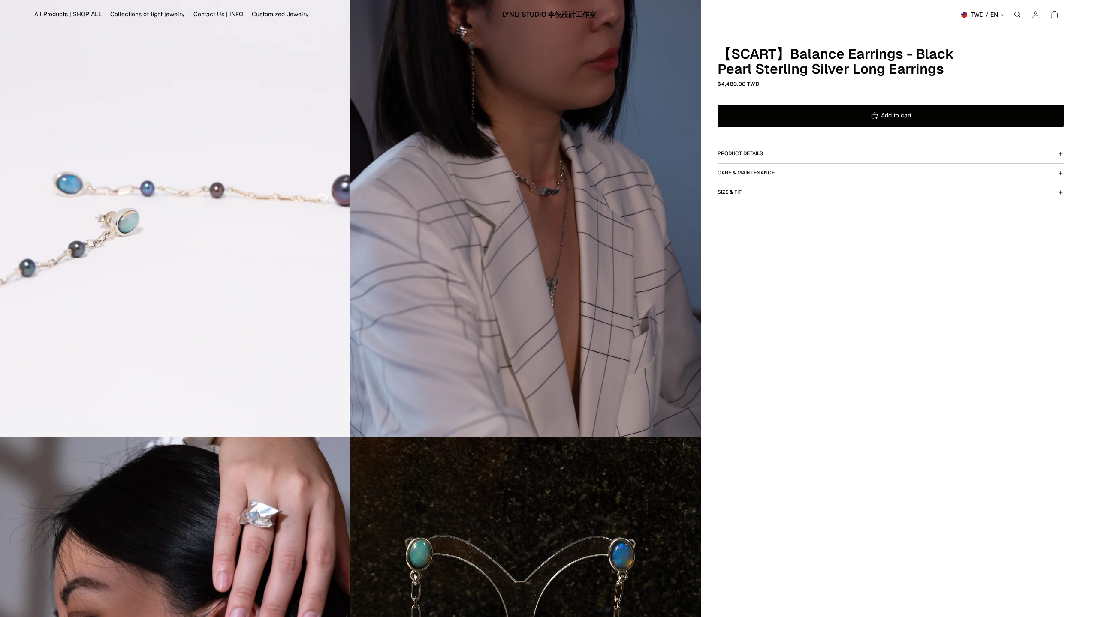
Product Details (740, 153)
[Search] (1017, 14)
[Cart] (1054, 14)
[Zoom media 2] (525, 218)
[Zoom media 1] (175, 218)
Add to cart (896, 115)
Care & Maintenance (746, 172)
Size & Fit (730, 192)
